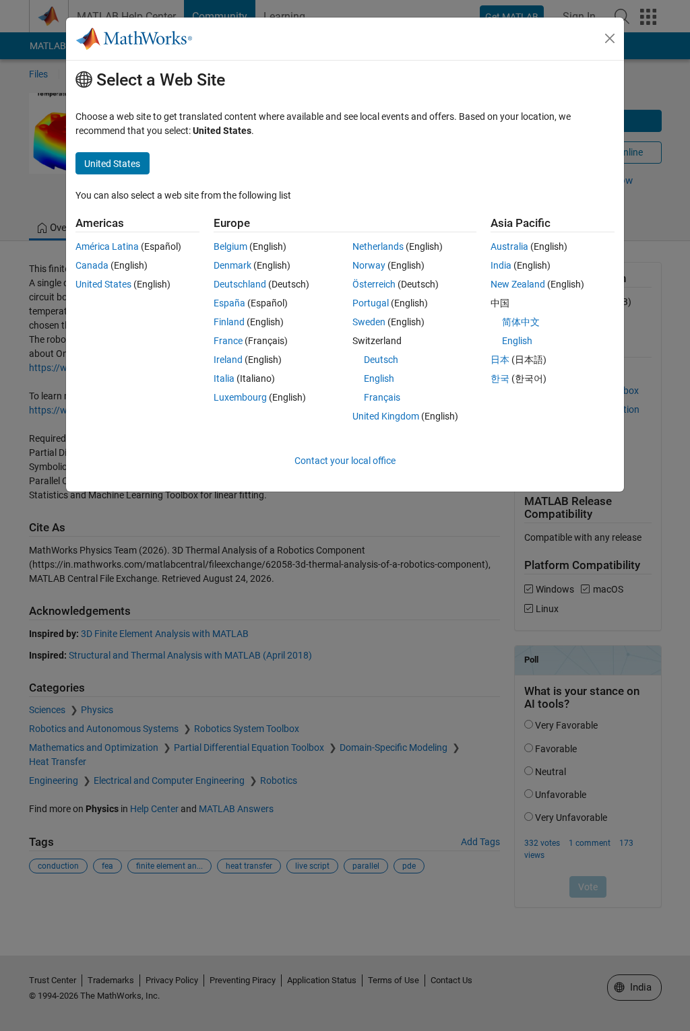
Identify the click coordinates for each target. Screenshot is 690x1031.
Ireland (228, 359)
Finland (229, 322)
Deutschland (240, 284)
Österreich (374, 284)
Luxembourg (240, 397)
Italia (224, 378)
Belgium (230, 246)
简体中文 (521, 322)
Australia (509, 246)
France (228, 340)
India (501, 265)
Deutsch (381, 359)
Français (382, 397)
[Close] (609, 38)
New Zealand (518, 284)
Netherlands (378, 246)
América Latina (107, 246)
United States (103, 284)
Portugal (370, 303)
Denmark (232, 265)
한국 (500, 378)
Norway (368, 265)
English (379, 378)
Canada (91, 265)
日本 (500, 359)
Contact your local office (345, 460)
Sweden (368, 322)
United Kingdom (385, 416)
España (229, 303)
